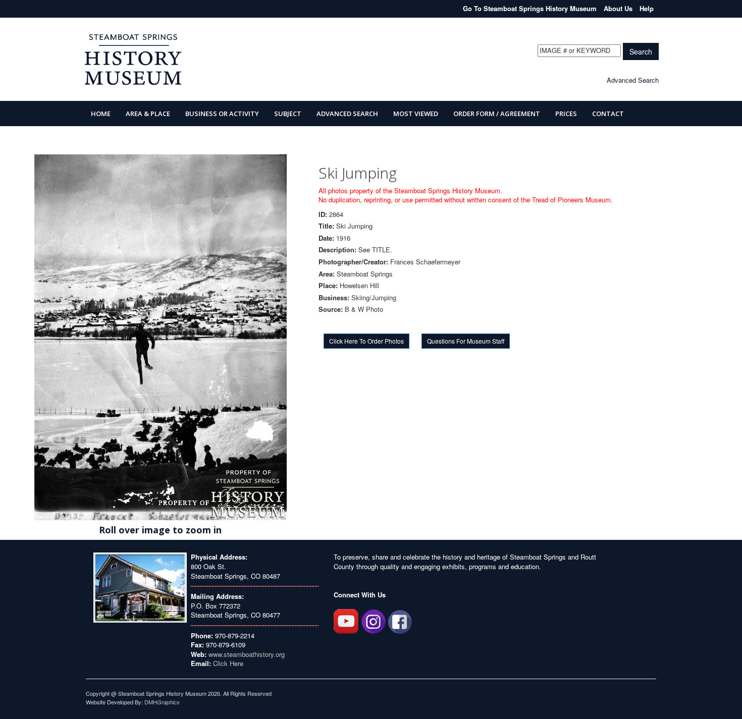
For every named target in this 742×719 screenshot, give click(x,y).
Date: (326, 238)
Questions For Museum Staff (465, 341)
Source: (331, 309)
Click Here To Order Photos (366, 341)
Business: (334, 297)
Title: (326, 226)
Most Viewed (415, 113)
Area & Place (148, 113)
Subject (287, 113)
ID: (323, 214)
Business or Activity (222, 113)
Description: (337, 249)
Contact (608, 113)
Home (101, 113)
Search (640, 51)
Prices (566, 113)
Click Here (228, 663)
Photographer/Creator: (353, 261)
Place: (328, 285)
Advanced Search (633, 80)
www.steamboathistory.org (245, 654)
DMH (162, 702)
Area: (327, 274)
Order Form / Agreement (496, 113)
